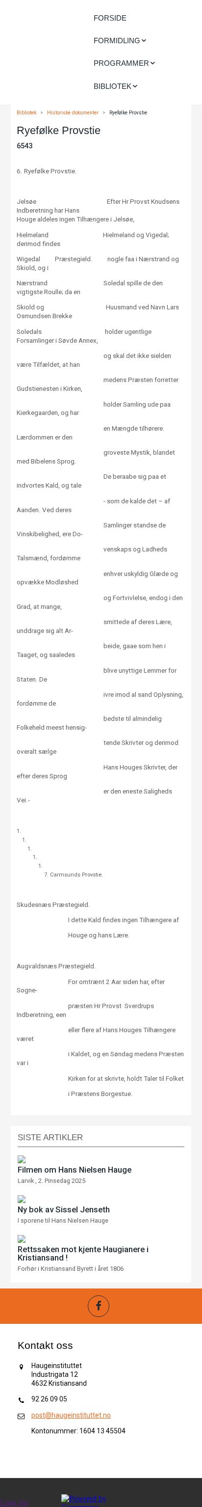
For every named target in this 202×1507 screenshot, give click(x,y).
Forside (110, 18)
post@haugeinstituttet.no (71, 1415)
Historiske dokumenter (73, 112)
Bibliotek (26, 112)
